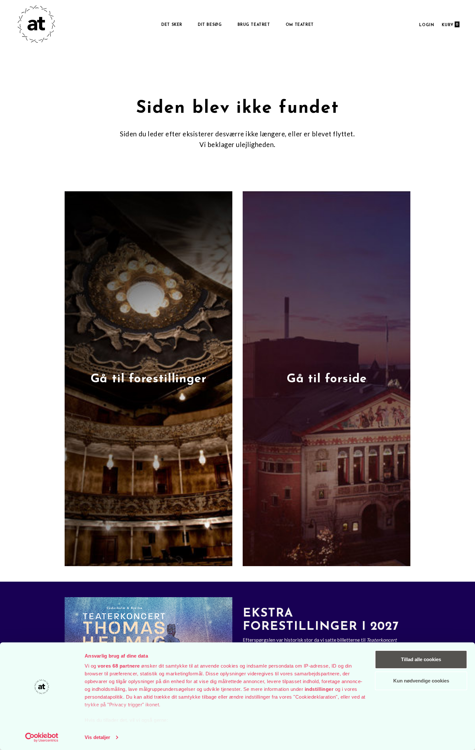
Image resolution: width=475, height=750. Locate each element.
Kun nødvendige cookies (421, 680)
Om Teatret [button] (300, 25)
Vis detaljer (97, 737)
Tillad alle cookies (421, 659)
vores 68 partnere (119, 666)
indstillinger (319, 689)
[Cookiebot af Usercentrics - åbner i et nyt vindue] (42, 737)
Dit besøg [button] (210, 25)
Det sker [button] (171, 25)
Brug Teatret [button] (254, 25)
